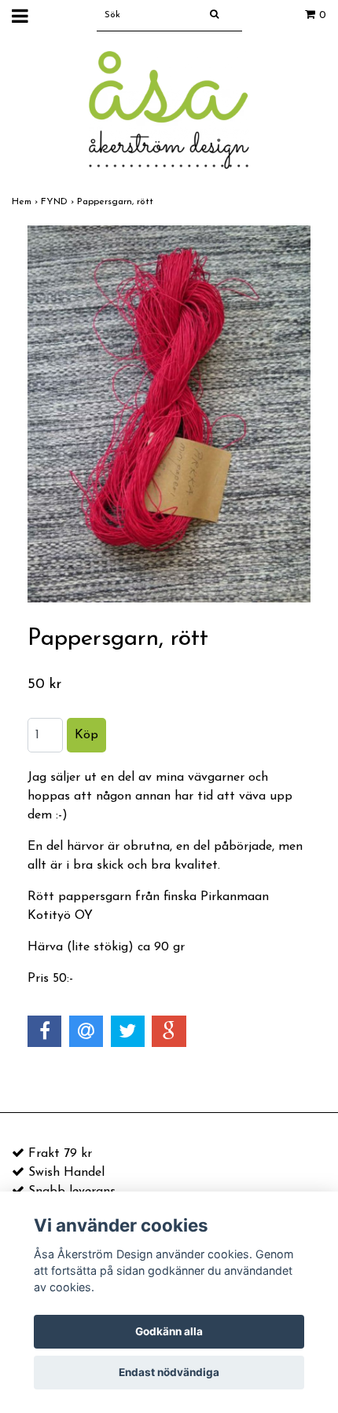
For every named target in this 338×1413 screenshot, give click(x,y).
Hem (26, 202)
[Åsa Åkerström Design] (169, 109)
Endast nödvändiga (169, 1372)
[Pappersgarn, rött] (169, 413)
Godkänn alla (169, 1331)
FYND (59, 202)
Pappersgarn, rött (116, 202)
